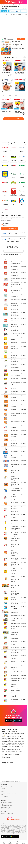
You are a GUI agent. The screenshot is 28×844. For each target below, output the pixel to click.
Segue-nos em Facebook (6, 804)
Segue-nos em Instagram (6, 805)
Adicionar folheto (4, 796)
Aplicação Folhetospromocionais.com (9, 793)
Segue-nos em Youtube (6, 807)
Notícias (3, 797)
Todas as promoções (7, 4)
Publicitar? (3, 788)
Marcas (2, 791)
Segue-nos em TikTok (5, 808)
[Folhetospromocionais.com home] (10, 1)
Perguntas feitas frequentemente (8, 786)
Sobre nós (3, 794)
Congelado (15, 4)
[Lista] (22, 2)
